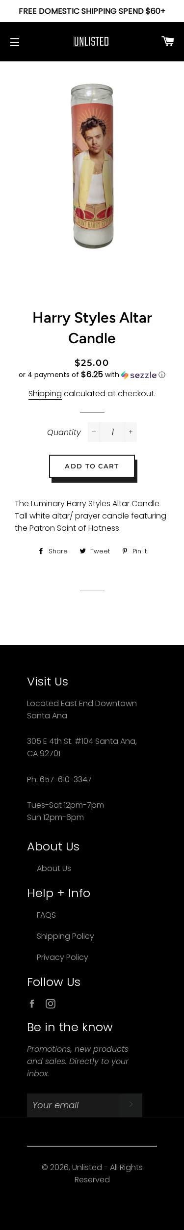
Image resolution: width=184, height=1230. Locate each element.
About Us (54, 868)
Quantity (64, 432)
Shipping (45, 393)
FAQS (46, 915)
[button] (92, 375)
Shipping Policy (65, 936)
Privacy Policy (62, 957)
